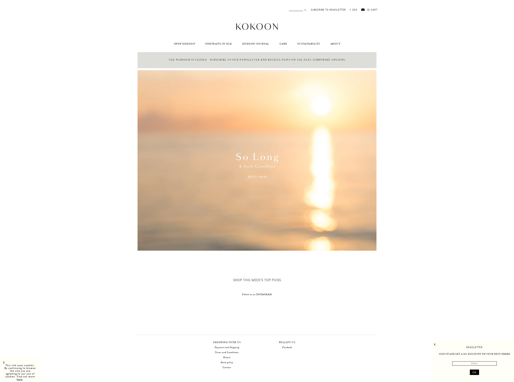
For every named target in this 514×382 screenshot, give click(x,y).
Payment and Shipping (227, 347)
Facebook (287, 347)
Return (227, 357)
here (19, 379)
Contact (227, 367)
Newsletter (474, 347)
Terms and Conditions (227, 352)
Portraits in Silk (218, 43)
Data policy (227, 362)
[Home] (257, 29)
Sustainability (308, 43)
